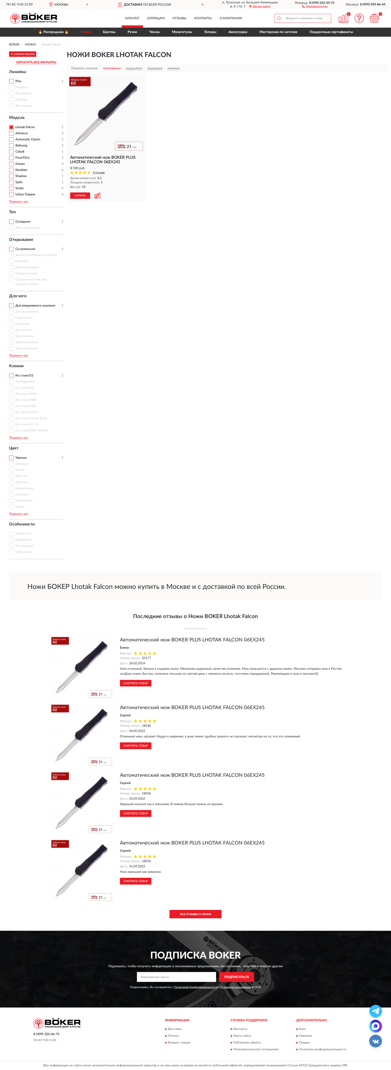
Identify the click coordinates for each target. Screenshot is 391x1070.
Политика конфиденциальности (322, 1049)
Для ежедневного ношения (35, 305)
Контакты (203, 18)
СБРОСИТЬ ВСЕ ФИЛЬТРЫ (36, 62)
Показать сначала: (84, 68)
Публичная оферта (247, 1042)
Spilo (18, 182)
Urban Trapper (25, 194)
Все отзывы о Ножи (195, 914)
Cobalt (19, 151)
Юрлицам (156, 18)
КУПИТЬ (80, 195)
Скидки (304, 1042)
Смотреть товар (136, 683)
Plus (18, 81)
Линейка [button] (17, 72)
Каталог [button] (132, 18)
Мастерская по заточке (278, 32)
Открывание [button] (21, 240)
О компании (230, 18)
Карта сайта (242, 1035)
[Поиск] (279, 18)
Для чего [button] (17, 296)
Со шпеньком (25, 249)
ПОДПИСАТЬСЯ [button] (236, 977)
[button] (315, 6)
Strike (19, 188)
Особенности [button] (22, 524)
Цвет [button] (14, 448)
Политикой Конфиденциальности (195, 987)
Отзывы (179, 18)
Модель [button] (17, 118)
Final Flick (22, 157)
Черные (20, 457)
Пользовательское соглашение (256, 1049)
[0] (374, 18)
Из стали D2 (24, 375)
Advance (21, 133)
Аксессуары (238, 32)
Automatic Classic (28, 139)
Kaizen (20, 164)
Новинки (305, 1035)
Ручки (132, 32)
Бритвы (109, 32)
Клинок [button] (16, 366)
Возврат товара (179, 1042)
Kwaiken (21, 170)
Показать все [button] (18, 201)
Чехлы (154, 32)
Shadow (21, 176)
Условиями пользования (235, 987)
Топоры (210, 32)
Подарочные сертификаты (331, 32)
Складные (22, 221)
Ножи (86, 32)
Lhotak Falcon (25, 127)
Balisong (21, 145)
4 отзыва (99, 172)
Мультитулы (182, 32)
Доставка (174, 1029)
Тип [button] (12, 212)
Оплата (173, 1035)
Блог (302, 1029)
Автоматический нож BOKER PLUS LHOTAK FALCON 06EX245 (192, 639)
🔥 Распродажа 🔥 (53, 32)
